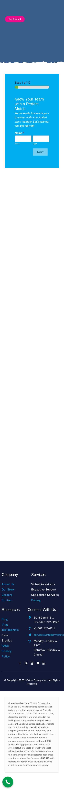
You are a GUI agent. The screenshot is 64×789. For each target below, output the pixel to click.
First (17, 143)
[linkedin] (44, 663)
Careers (7, 594)
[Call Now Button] (7, 782)
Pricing (36, 600)
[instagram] (32, 663)
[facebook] (20, 663)
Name (19, 132)
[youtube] (38, 663)
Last (35, 143)
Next (40, 152)
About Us (8, 584)
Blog (5, 619)
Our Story (8, 589)
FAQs (5, 645)
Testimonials (10, 629)
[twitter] (26, 663)
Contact (7, 600)
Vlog (5, 624)
